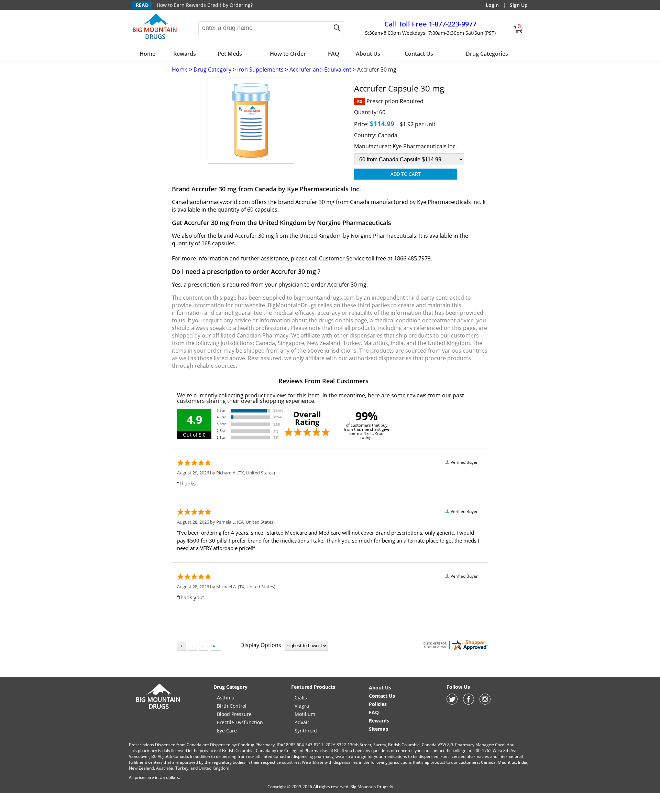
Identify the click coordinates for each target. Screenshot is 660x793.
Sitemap (378, 729)
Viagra (302, 706)
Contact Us (419, 53)
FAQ (333, 53)
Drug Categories (487, 53)
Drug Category (212, 69)
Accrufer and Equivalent (320, 69)
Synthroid (306, 730)
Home (147, 53)
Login (492, 5)
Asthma (225, 697)
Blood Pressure (234, 714)
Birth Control (231, 706)
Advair (302, 722)
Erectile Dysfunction (240, 722)
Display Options (260, 645)
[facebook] (468, 702)
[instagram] (485, 702)
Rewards (184, 53)
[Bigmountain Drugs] (158, 708)
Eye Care (227, 730)
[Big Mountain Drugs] (154, 38)
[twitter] (452, 702)
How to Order (288, 53)
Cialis (301, 697)
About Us (368, 53)
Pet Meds (230, 53)
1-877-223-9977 (430, 24)
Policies (378, 704)
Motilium (305, 714)
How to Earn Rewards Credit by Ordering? (205, 5)
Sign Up (519, 5)
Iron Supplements (260, 69)
